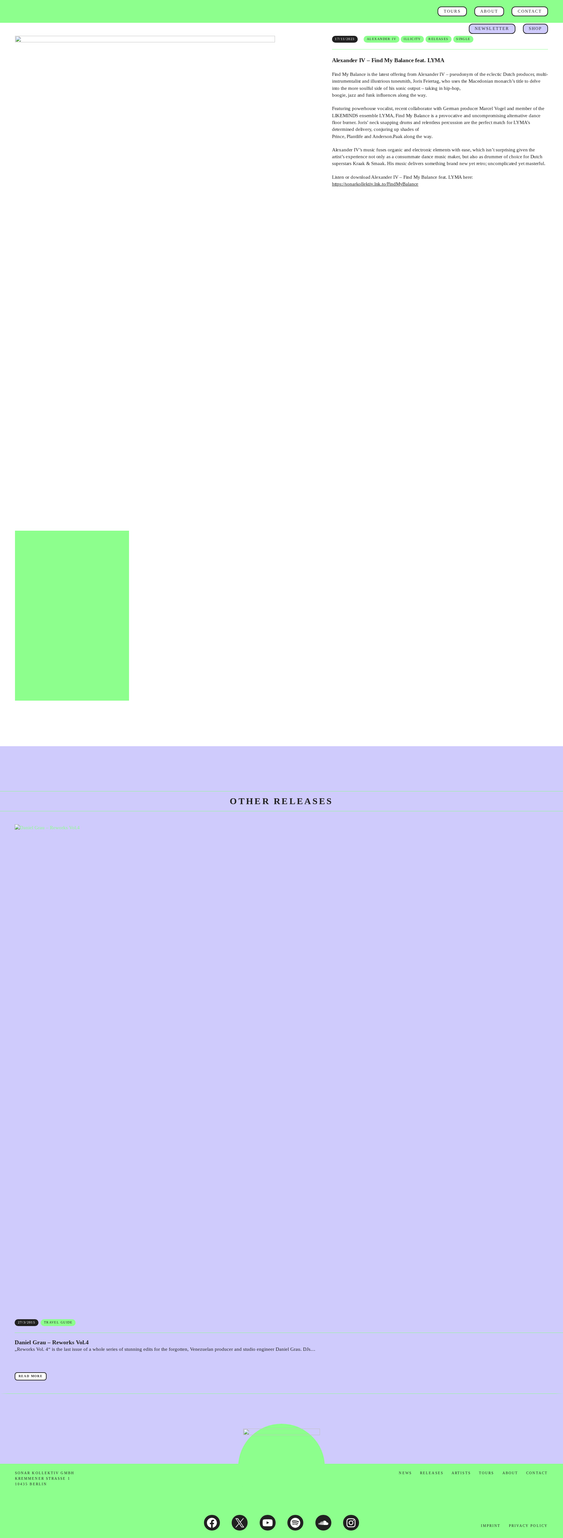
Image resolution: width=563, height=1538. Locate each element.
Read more (33, 1377)
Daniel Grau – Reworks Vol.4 (52, 1342)
